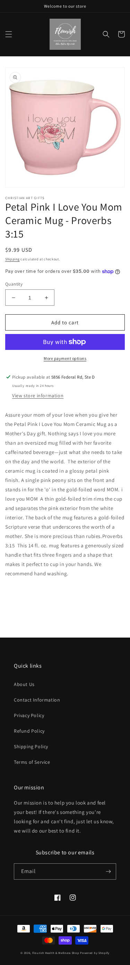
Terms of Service (32, 762)
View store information (37, 395)
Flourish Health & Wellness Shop (55, 953)
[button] (8, 34)
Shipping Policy (31, 746)
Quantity (14, 284)
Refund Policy (29, 731)
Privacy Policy (29, 715)
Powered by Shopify (95, 953)
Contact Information (37, 700)
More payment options (65, 358)
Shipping (12, 259)
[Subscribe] (108, 871)
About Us (24, 684)
